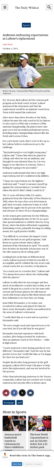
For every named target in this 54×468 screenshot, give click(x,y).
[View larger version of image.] (27, 70)
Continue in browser (33, 464)
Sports (26, 25)
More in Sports (14, 412)
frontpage (9, 402)
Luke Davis (8, 44)
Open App (17, 464)
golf (20, 402)
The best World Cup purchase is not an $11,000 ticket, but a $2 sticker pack (39, 441)
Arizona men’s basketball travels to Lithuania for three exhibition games (14, 442)
